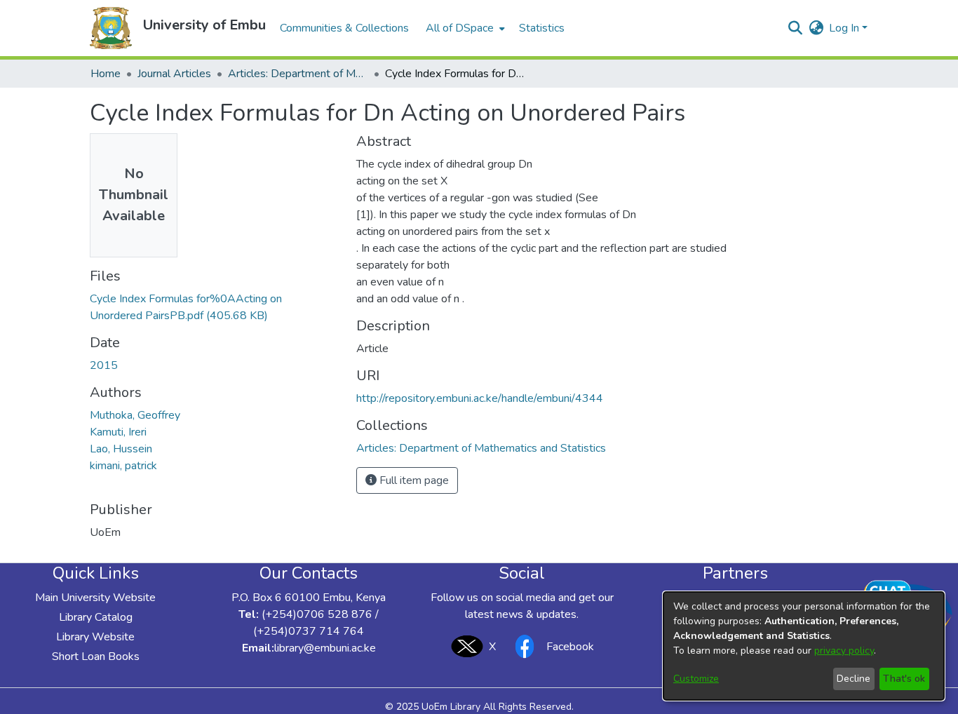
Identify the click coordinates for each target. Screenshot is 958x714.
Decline (853, 678)
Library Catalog (96, 617)
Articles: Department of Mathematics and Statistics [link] (298, 73)
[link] (481, 448)
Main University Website (95, 597)
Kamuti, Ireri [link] (118, 432)
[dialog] (803, 646)
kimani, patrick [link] (123, 465)
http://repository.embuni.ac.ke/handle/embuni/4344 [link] (479, 398)
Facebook (570, 646)
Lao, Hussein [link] (121, 449)
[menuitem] (464, 28)
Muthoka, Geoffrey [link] (135, 415)
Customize (696, 678)
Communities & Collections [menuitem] (344, 28)
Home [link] (105, 73)
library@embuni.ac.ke (325, 648)
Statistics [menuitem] (542, 28)
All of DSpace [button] (460, 28)
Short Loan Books (96, 656)
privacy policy (844, 650)
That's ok (904, 678)
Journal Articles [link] (174, 73)
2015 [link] (104, 365)
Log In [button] (845, 28)
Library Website (95, 637)
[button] (111, 28)
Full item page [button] (413, 480)
